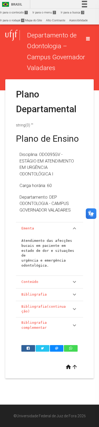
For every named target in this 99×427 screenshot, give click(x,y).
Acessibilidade (78, 20)
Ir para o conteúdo (13, 12)
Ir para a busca (72, 12)
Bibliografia (49, 294)
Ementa (49, 228)
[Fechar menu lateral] (88, 38)
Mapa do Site (33, 20)
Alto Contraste (55, 20)
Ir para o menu (43, 12)
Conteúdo (49, 282)
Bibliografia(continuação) (49, 309)
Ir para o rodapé (11, 20)
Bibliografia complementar (49, 325)
